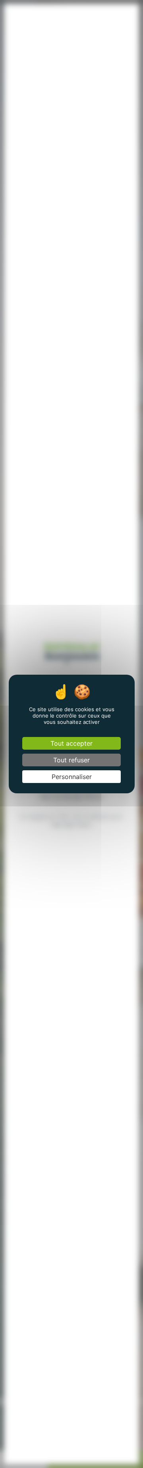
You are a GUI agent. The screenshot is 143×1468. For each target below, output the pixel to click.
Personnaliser (72, 777)
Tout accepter (71, 743)
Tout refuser (71, 760)
